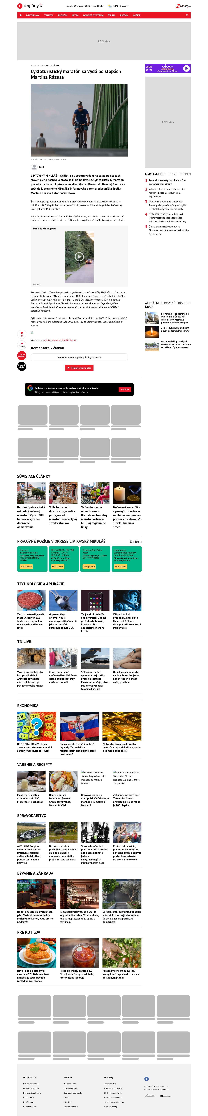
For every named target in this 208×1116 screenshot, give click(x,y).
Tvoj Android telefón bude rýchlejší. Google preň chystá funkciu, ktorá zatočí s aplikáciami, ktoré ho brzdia (93, 623)
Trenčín (62, 15)
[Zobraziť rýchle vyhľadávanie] (187, 15)
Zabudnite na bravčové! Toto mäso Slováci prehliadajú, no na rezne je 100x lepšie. (126, 800)
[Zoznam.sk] (152, 1096)
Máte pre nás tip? (111, 1106)
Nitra (75, 15)
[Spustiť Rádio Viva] (167, 66)
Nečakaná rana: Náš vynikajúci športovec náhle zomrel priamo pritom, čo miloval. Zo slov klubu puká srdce (127, 517)
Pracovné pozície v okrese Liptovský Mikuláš (61, 541)
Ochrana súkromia (31, 1088)
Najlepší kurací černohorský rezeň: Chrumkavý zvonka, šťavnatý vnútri (60, 800)
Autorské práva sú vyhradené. (156, 1089)
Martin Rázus (69, 339)
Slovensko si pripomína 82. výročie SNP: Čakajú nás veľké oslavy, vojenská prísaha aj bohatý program (175, 318)
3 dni (172, 174)
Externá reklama (70, 1088)
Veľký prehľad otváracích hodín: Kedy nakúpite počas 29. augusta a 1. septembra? (167, 193)
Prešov (124, 15)
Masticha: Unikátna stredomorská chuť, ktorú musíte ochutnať (30, 798)
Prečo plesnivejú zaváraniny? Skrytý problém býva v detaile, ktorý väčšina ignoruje (77, 974)
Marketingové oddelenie (114, 1102)
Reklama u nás (70, 1084)
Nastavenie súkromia (32, 1093)
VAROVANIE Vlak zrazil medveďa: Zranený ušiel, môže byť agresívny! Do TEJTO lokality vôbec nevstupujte (168, 205)
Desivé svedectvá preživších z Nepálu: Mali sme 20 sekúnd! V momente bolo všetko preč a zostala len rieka (63, 852)
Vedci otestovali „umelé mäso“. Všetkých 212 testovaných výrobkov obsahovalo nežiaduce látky (30, 621)
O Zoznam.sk (29, 1077)
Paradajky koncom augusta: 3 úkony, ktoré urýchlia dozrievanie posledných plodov (120, 974)
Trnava (48, 15)
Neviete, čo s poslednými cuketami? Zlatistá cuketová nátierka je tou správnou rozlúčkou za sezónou (33, 976)
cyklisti (47, 339)
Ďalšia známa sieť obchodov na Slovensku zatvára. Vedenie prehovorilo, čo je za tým (169, 230)
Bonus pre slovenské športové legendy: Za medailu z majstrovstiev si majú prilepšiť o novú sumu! (78, 749)
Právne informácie (31, 1084)
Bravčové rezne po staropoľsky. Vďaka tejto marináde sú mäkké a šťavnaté (95, 800)
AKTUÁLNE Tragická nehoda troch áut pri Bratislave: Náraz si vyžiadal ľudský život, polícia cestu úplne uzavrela (29, 854)
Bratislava (33, 15)
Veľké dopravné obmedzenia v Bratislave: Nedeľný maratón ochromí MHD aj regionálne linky (94, 517)
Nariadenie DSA (29, 1106)
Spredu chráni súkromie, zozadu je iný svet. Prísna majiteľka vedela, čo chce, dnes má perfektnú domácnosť (121, 917)
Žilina (111, 15)
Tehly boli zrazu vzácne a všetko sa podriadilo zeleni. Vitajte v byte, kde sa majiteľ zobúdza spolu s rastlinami (79, 917)
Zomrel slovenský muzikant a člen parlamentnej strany (175, 329)
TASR (41, 167)
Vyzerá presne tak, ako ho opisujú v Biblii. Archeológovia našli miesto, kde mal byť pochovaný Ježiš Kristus (30, 678)
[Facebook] (146, 1079)
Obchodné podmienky (73, 1093)
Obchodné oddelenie (113, 1093)
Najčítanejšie (155, 174)
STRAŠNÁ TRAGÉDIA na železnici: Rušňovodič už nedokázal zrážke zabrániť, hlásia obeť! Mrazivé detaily (167, 218)
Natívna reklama (71, 1106)
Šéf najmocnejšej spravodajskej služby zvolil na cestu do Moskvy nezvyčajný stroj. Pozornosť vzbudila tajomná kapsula (95, 680)
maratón (56, 339)
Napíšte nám (28, 1102)
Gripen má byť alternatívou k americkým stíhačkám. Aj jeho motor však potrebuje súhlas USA (63, 621)
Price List (67, 1102)
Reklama (68, 1077)
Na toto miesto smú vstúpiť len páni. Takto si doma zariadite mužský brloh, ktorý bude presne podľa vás (35, 917)
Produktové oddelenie (113, 1088)
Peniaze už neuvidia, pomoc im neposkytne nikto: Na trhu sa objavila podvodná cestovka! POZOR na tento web (127, 852)
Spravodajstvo (110, 1084)
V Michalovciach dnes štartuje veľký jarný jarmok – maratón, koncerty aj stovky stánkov (63, 515)
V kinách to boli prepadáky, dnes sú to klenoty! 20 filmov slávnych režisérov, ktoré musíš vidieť (127, 621)
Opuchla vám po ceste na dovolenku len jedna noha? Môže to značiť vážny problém (126, 677)
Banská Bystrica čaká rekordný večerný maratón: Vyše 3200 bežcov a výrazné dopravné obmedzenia (31, 517)
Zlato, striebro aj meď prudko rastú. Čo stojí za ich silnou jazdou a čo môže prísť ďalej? (121, 747)
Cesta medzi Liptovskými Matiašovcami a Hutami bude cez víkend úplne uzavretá (176, 344)
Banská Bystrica (93, 15)
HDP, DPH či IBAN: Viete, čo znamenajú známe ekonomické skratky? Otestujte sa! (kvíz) (34, 747)
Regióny (49, 65)
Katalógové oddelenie (113, 1097)
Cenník (66, 1097)
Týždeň (185, 174)
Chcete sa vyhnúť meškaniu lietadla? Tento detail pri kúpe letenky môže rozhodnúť (63, 677)
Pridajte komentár (81, 367)
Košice (136, 15)
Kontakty (108, 1077)
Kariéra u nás (28, 1097)
